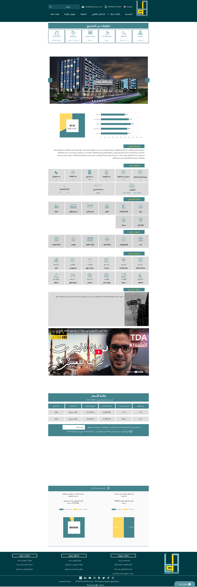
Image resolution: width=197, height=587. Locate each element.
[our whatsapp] (113, 578)
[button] (115, 14)
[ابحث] (50, 6)
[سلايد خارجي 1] (92, 100)
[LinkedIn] (85, 578)
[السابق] (50, 80)
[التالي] (147, 80)
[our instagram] (94, 578)
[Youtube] (90, 578)
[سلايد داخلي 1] (100, 100)
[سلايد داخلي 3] (105, 100)
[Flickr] (80, 578)
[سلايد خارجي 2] (94, 100)
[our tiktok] (108, 578)
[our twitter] (103, 578)
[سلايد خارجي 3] (97, 100)
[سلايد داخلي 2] (102, 100)
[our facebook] (99, 578)
